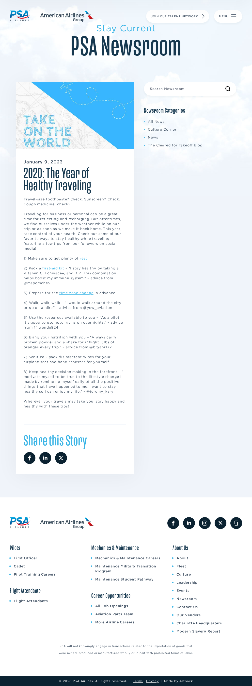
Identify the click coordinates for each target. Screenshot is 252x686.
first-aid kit (53, 268)
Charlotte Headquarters (199, 623)
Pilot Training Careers (35, 574)
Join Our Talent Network (174, 16)
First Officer (25, 558)
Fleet (181, 566)
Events (182, 591)
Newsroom (186, 599)
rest (83, 258)
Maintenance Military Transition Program (125, 568)
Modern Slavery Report (198, 631)
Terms (138, 681)
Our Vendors (188, 615)
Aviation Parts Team (114, 614)
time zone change (76, 293)
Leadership (187, 582)
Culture (183, 574)
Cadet (19, 566)
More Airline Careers (115, 622)
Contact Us (187, 607)
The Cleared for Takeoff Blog (175, 145)
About (182, 558)
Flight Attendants (31, 601)
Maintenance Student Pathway (124, 579)
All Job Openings (111, 606)
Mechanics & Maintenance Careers (127, 558)
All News (156, 121)
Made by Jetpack (178, 681)
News (153, 137)
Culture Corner (162, 129)
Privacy (152, 681)
